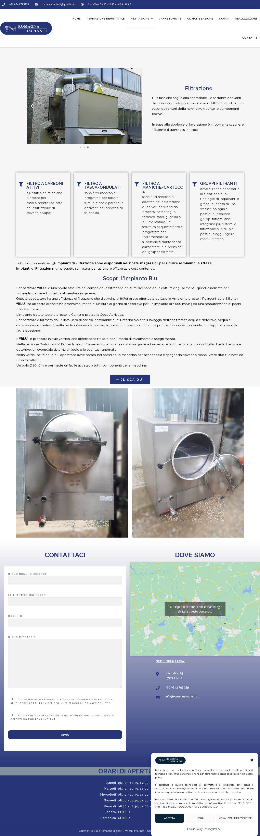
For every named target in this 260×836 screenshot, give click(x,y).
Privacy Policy (212, 829)
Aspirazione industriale (106, 18)
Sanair (224, 18)
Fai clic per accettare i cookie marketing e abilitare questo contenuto (195, 609)
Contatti (249, 37)
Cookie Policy (195, 829)
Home (77, 18)
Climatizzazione (200, 18)
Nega (200, 818)
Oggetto (15, 615)
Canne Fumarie (170, 18)
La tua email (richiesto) (27, 594)
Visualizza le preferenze (235, 818)
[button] (252, 760)
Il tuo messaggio (22, 637)
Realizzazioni (246, 18)
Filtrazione (140, 18)
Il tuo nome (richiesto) (27, 573)
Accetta (169, 818)
